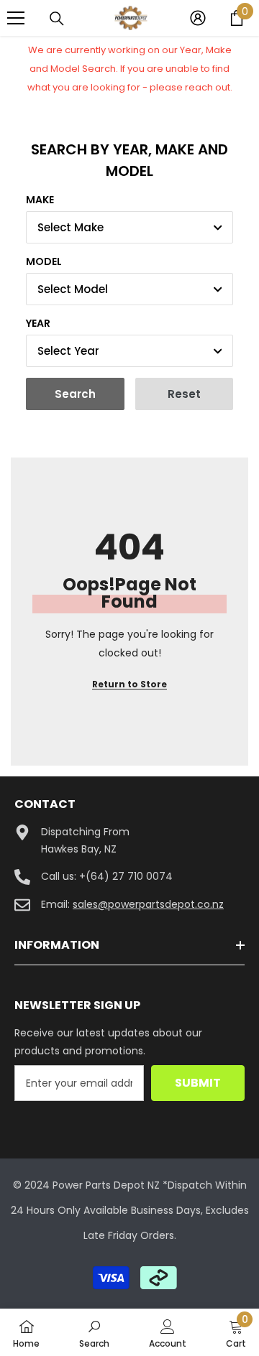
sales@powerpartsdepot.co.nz (148, 904)
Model (44, 261)
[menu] (15, 18)
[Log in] (197, 18)
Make (40, 199)
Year (38, 323)
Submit (198, 1082)
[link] (94, 1332)
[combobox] (129, 227)
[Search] (56, 18)
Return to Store (129, 684)
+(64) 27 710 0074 (126, 876)
